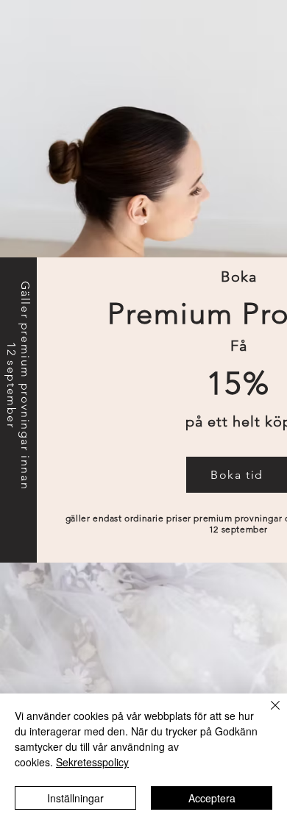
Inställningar (75, 798)
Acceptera (211, 798)
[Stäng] (266, 714)
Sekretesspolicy (92, 762)
